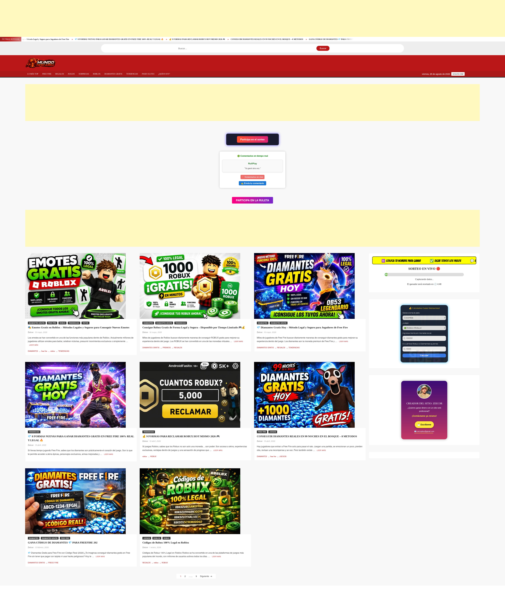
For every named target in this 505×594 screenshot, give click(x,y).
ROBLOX (96, 74)
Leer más (33, 345)
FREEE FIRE (53, 562)
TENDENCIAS (132, 74)
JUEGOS (71, 74)
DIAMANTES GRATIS (113, 74)
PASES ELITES (148, 74)
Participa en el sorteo (252, 139)
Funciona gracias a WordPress (234, 589)
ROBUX (62, 323)
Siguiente (204, 576)
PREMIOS (167, 347)
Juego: (406, 323)
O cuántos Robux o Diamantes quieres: (420, 344)
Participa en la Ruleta (252, 200)
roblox (52, 351)
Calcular (424, 355)
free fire (44, 351)
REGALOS (59, 74)
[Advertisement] (79, 18)
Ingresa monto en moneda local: (417, 333)
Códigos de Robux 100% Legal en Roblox (268, 39)
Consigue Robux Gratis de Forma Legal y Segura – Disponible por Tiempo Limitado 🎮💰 (193, 327)
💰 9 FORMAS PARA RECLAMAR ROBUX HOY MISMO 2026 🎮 (83, 39)
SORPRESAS (84, 74)
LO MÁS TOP (32, 74)
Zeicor (31, 332)
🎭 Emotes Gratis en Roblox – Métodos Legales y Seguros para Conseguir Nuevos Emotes (329, 39)
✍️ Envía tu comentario (252, 183)
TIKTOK (85, 323)
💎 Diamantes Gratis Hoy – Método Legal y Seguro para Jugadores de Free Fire (302, 327)
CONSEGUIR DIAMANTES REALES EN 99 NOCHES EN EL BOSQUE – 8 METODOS (153, 39)
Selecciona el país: (411, 313)
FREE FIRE (46, 74)
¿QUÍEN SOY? (164, 74)
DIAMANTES (33, 351)
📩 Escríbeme (424, 425)
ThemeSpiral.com (275, 589)
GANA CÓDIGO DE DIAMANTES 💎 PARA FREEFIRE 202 (220, 39)
